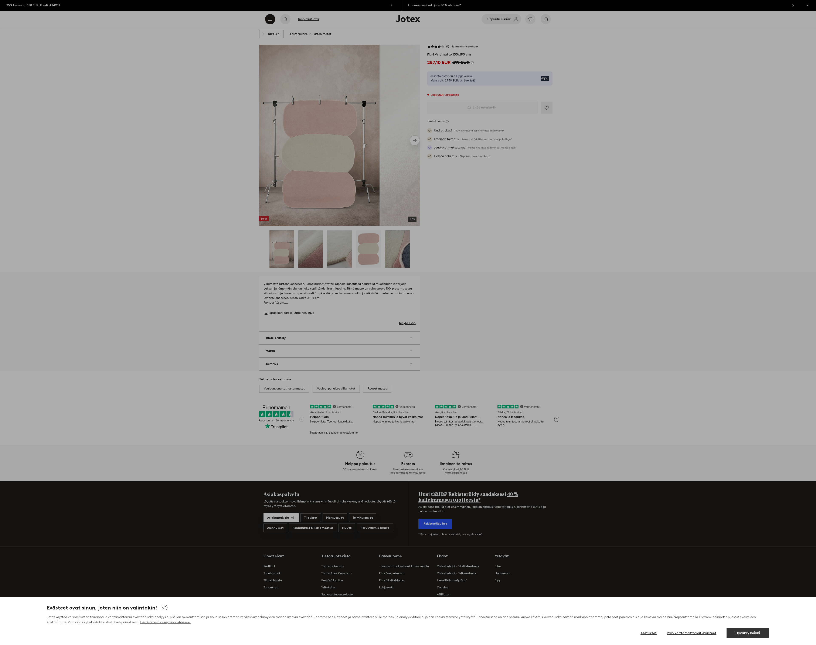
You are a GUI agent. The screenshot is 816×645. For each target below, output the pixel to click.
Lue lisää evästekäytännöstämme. (165, 622)
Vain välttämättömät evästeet (691, 633)
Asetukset (648, 633)
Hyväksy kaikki (747, 633)
